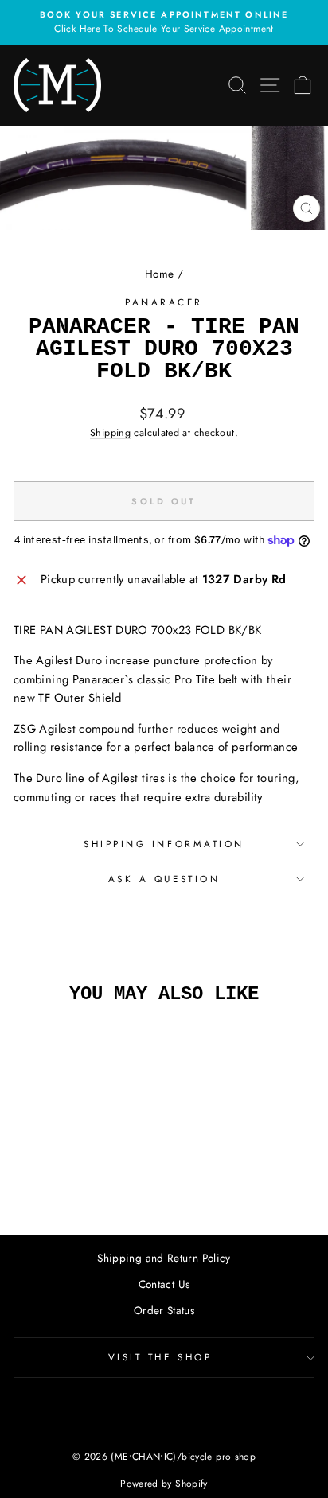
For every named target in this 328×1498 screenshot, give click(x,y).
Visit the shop (160, 1357)
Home (159, 274)
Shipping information (164, 843)
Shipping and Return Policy (164, 1258)
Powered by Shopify (164, 1484)
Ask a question (164, 878)
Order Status (164, 1310)
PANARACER (164, 302)
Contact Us (164, 1284)
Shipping (110, 433)
